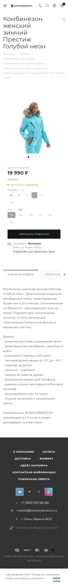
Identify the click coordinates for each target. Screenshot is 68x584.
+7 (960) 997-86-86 (35, 502)
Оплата (49, 451)
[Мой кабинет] (54, 6)
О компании (23, 451)
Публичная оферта (34, 479)
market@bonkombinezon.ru (37, 510)
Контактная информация (34, 472)
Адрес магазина (33, 465)
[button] (28, 157)
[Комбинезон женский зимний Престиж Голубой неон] (34, 126)
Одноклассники (39, 492)
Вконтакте (19, 492)
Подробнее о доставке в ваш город (34, 251)
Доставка (23, 458)
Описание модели (21, 274)
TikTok (48, 492)
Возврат (46, 458)
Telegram (29, 492)
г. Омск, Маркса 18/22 (36, 519)
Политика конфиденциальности (37, 528)
